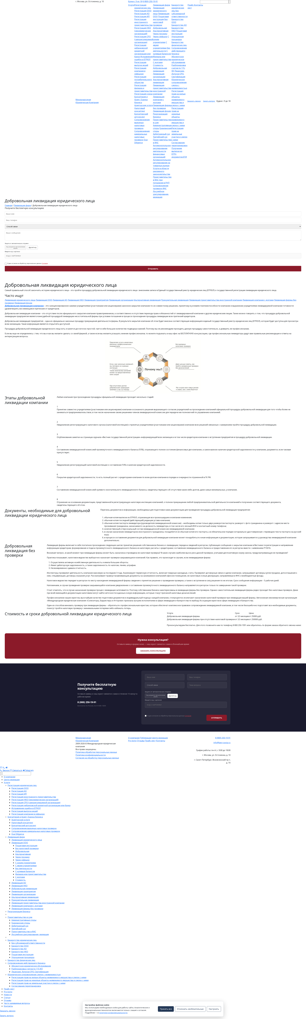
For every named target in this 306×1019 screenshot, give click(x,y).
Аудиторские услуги (143, 105)
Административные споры (23, 920)
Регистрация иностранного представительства (143, 22)
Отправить (153, 268)
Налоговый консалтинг (22, 822)
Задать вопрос (209, 101)
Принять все (166, 1009)
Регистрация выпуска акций (24, 811)
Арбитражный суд (161, 134)
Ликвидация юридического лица (160, 11)
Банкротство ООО (20, 946)
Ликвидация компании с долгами (158, 99)
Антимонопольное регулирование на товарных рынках (162, 163)
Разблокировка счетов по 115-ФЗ (179, 68)
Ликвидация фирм (161, 5)
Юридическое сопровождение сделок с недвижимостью (34, 974)
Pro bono (132, 740)
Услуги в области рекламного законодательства (161, 171)
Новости (8, 994)
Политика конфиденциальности (91, 755)
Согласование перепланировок (26, 986)
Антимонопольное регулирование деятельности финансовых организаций (162, 151)
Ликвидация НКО (76, 300)
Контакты (160, 740)
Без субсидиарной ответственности (180, 13)
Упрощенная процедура (22, 957)
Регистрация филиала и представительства (143, 88)
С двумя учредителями (26, 865)
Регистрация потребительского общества (143, 79)
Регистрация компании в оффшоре (140, 71)
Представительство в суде (20, 917)
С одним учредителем (25, 862)
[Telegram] (6, 767)
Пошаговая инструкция (26, 845)
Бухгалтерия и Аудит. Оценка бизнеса (141, 99)
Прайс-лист (150, 740)
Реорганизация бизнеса (19, 911)
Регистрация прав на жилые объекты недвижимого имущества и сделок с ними (48, 977)
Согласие (45, 263)
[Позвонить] (4, 767)
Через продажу (160, 33)
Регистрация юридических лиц (22, 785)
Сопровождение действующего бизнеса (179, 51)
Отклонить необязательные (190, 1009)
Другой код (32, 247)
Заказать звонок (194, 101)
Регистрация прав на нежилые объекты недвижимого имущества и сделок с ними (178, 117)
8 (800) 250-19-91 (150, 1)
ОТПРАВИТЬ (216, 718)
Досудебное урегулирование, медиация (161, 194)
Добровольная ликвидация (24, 888)
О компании (134, 738)
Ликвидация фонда (162, 111)
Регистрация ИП (142, 16)
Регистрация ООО (142, 10)
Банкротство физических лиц (21, 960)
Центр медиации (160, 738)
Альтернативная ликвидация (147, 300)
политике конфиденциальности (113, 1012)
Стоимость (158, 65)
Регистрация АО (142, 13)
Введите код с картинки (12, 251)
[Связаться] (1, 767)
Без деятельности (23, 868)
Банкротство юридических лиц (178, 8)
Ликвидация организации (121, 300)
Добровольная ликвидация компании (24, 305)
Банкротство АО (179, 25)
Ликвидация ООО (44, 300)
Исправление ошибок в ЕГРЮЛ (26, 808)
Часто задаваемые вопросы (17, 1003)
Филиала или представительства (30, 874)
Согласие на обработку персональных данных (97, 758)
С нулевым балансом (25, 871)
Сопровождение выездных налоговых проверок (34, 828)
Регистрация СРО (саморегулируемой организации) (143, 39)
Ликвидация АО (60, 300)
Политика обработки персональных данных (96, 752)
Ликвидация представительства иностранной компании (215, 300)
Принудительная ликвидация (175, 300)
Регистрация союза (143, 94)
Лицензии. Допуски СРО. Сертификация (178, 74)
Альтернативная (160, 31)
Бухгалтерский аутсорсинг (23, 825)
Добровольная (160, 28)
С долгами (158, 62)
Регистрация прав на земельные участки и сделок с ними (179, 134)
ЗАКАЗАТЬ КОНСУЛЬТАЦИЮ (153, 651)
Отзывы (141, 740)
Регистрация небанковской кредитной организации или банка (142, 51)
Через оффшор (160, 36)
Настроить (214, 1009)
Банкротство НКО (19, 951)
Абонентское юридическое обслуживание (178, 59)
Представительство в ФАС (23, 931)
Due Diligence (17, 834)
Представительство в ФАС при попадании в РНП (162, 180)
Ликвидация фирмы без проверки (27, 908)
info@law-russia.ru (221, 742)
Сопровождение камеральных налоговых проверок (35, 831)
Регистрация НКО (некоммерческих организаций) (142, 31)
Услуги (131, 5)
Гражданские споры (20, 923)
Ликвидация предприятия (96, 300)
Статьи (7, 997)
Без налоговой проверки (160, 22)
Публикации (146, 738)
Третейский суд (160, 137)
